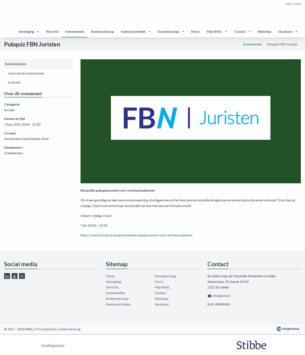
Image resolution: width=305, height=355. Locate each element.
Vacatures (285, 31)
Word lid (52, 31)
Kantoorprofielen (133, 31)
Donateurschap (168, 31)
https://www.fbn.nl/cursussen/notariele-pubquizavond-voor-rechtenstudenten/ (137, 235)
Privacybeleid (44, 329)
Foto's (195, 31)
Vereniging (26, 31)
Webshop (264, 31)
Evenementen (74, 31)
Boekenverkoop (102, 31)
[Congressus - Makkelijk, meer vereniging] (288, 329)
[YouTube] (14, 276)
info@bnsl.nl (221, 296)
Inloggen (293, 4)
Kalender (14, 82)
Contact (240, 31)
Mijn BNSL (214, 31)
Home (110, 276)
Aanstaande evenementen (26, 73)
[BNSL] (12, 13)
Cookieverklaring (69, 329)
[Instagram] (22, 276)
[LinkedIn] (7, 276)
